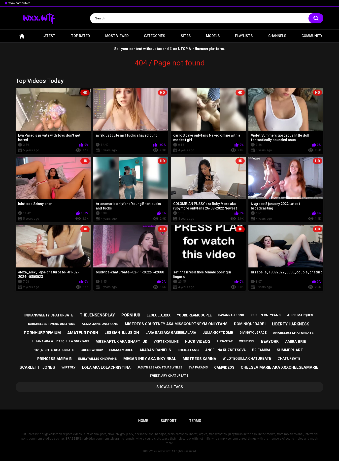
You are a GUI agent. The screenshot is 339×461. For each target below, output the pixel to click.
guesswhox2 (91, 350)
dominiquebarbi (250, 324)
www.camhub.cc (19, 3)
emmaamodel (121, 350)
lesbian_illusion (121, 332)
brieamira (261, 350)
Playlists (244, 36)
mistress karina (199, 359)
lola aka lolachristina (106, 367)
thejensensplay (97, 315)
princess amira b (54, 359)
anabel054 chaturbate (293, 333)
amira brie (295, 341)
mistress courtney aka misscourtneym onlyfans (176, 324)
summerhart (290, 350)
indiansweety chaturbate (48, 315)
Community (312, 36)
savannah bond (231, 315)
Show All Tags (169, 387)
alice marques (300, 315)
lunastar (225, 341)
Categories (154, 36)
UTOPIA (184, 49)
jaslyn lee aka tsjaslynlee (159, 367)
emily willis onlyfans (97, 358)
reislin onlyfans (265, 315)
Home (22, 36)
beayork (270, 341)
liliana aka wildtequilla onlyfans (60, 341)
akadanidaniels (155, 350)
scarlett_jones (37, 367)
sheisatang (188, 350)
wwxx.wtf (164, 451)
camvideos (224, 367)
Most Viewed (117, 36)
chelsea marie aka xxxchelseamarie (279, 367)
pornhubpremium (42, 332)
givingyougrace (253, 332)
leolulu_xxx (158, 315)
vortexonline (166, 341)
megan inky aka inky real (149, 358)
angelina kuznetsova (225, 350)
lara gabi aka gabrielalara (170, 333)
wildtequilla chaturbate (247, 358)
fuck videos (197, 341)
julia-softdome (218, 333)
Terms (195, 421)
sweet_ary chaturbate (168, 375)
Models (213, 36)
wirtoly (68, 367)
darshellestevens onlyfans (51, 324)
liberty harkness (290, 324)
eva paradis (198, 367)
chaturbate (288, 358)
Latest (48, 36)
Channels (277, 36)
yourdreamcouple (194, 315)
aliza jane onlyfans (100, 324)
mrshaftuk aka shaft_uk (121, 341)
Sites (186, 36)
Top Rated (80, 36)
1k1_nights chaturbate (54, 350)
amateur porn (82, 332)
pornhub (130, 315)
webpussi (247, 341)
